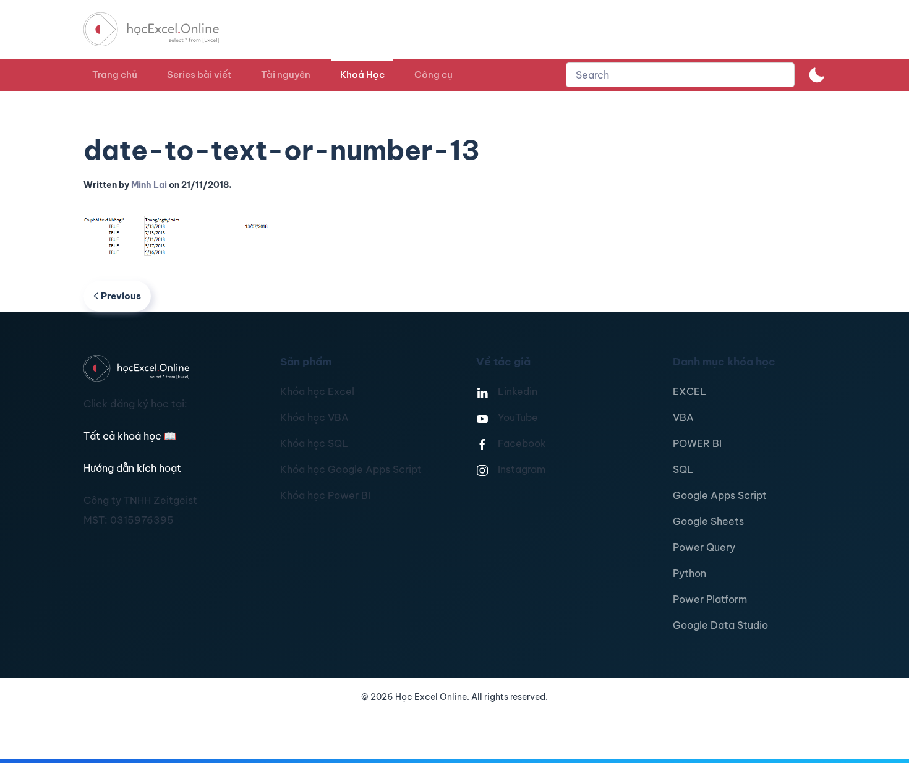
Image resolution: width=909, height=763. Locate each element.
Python (689, 573)
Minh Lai (149, 184)
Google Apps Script (720, 495)
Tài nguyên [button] (285, 74)
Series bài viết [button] (199, 74)
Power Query (704, 547)
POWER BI (697, 443)
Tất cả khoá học (129, 436)
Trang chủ (114, 74)
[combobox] (680, 74)
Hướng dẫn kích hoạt (132, 468)
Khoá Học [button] (362, 74)
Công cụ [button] (433, 74)
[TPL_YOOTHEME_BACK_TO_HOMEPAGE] (162, 29)
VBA (683, 417)
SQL (683, 469)
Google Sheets (708, 521)
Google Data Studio (720, 625)
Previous (121, 296)
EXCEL (689, 391)
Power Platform (710, 599)
